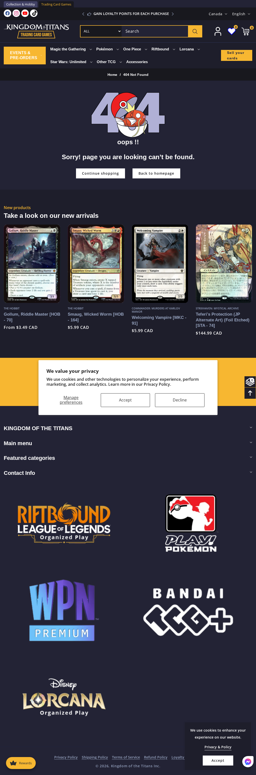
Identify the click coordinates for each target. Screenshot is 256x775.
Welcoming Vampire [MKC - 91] (128, 320)
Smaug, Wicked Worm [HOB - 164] (65, 317)
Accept (125, 400)
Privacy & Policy (218, 747)
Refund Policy (156, 757)
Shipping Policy (95, 757)
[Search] (195, 31)
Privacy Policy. (157, 384)
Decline (180, 400)
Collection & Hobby (20, 4)
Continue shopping (100, 173)
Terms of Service (126, 757)
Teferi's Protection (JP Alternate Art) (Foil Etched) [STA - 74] (192, 320)
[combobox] (162, 31)
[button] (173, 14)
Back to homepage (156, 173)
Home (112, 75)
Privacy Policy (66, 757)
